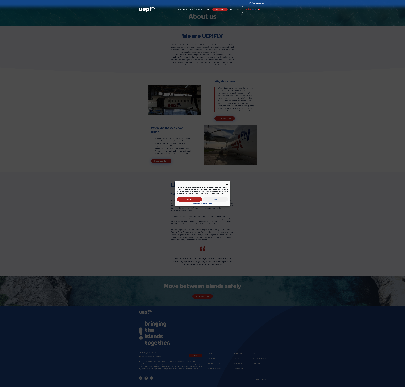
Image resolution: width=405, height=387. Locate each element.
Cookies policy (197, 204)
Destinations (182, 9)
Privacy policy (207, 204)
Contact (207, 9)
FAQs (191, 9)
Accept (189, 199)
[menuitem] (234, 9)
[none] (234, 9)
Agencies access (258, 3)
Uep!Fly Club (220, 9)
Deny (215, 199)
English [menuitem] (232, 9)
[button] (227, 183)
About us (199, 9)
